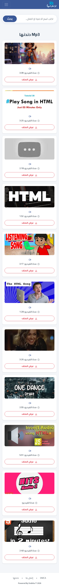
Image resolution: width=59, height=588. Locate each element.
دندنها (16, 578)
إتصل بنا (29, 578)
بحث (9, 18)
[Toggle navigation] (6, 4)
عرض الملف (28, 79)
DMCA (43, 578)
